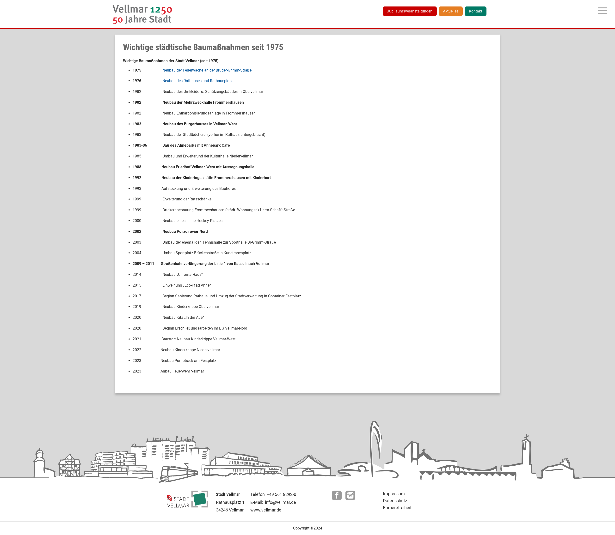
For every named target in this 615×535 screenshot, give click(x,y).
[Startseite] (142, 14)
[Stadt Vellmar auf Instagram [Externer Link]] (350, 499)
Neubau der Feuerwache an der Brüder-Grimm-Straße (207, 70)
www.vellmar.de (265, 509)
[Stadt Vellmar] (187, 506)
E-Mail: (256, 502)
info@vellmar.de (280, 502)
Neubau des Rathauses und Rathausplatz (197, 80)
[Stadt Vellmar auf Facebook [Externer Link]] (337, 499)
